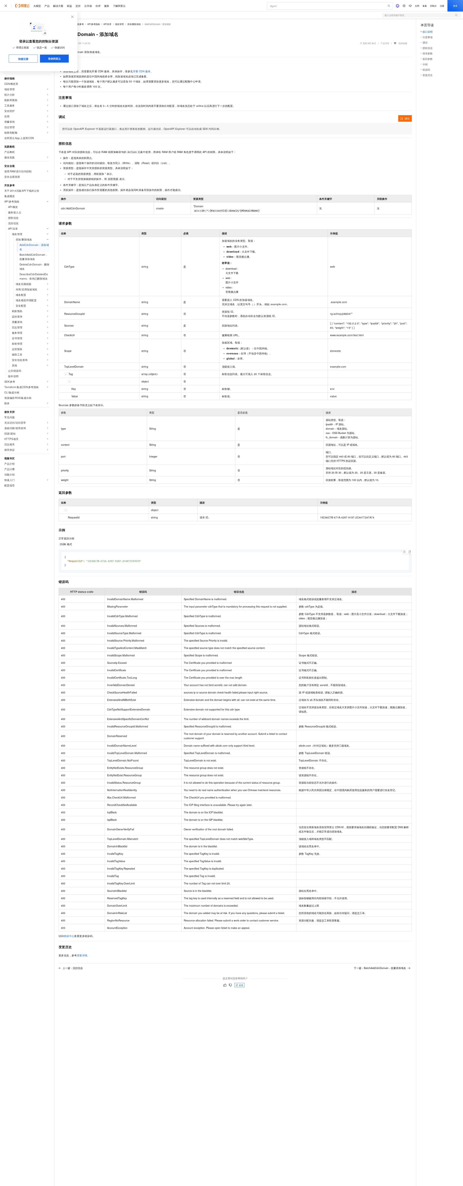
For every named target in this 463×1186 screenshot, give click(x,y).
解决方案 (58, 6)
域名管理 (119, 23)
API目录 (107, 23)
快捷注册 (23, 59)
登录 (455, 5)
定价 (78, 6)
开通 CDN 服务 (142, 71)
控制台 (433, 5)
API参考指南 (93, 23)
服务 (106, 6)
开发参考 (79, 23)
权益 (69, 6)
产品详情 (385, 43)
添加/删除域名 (134, 23)
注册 (442, 5)
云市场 (88, 6)
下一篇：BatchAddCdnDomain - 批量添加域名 (380, 968)
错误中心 (69, 936)
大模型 (37, 6)
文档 (417, 5)
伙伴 (98, 6)
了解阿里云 (119, 6)
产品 (47, 6)
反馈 (241, 985)
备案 (424, 5)
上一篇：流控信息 (73, 968)
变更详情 (82, 955)
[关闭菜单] (6, 6)
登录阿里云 (54, 58)
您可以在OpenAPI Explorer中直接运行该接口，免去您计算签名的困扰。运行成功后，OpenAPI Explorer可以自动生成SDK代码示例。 (142, 129)
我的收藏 (402, 43)
